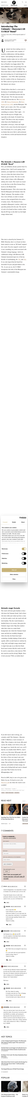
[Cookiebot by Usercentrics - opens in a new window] (19, 518)
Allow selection (14, 574)
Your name (5, 851)
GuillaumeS (6, 931)
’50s (19, 259)
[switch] (24, 553)
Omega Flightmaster (12, 102)
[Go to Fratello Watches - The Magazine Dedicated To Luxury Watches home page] (14, 1)
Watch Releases (9, 792)
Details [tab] (14, 522)
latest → (24, 801)
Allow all (14, 570)
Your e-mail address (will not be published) (12, 857)
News (3, 792)
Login (6, 871)
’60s (25, 259)
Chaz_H (5, 966)
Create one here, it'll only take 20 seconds (14, 877)
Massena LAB (5, 782)
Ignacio (8, 906)
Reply (8, 902)
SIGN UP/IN (4, 2)
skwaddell (6, 1007)
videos (25, 5)
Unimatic (17, 792)
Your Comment (6, 841)
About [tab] (23, 522)
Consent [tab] (5, 522)
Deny (14, 579)
